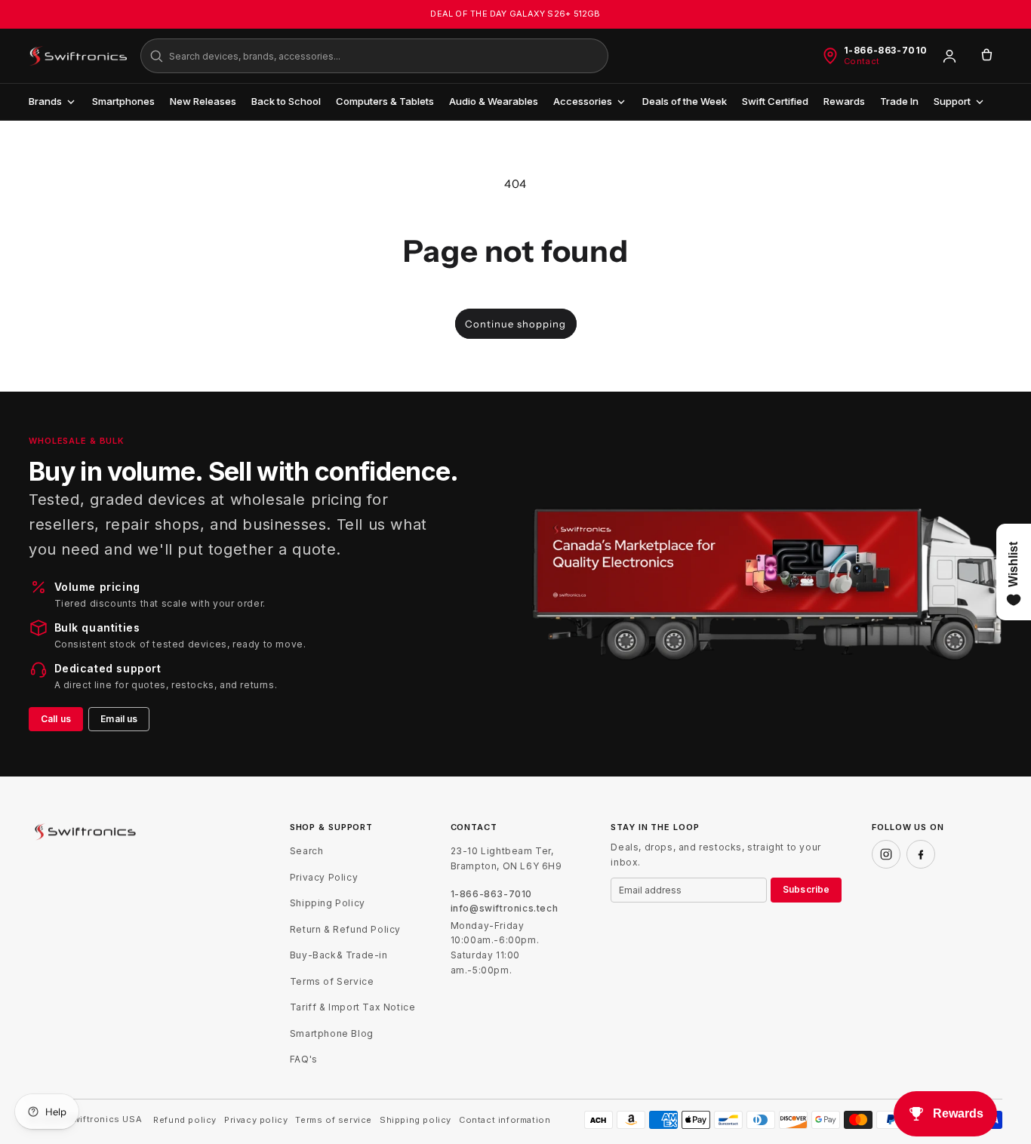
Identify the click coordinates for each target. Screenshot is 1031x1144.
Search (307, 850)
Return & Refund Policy (345, 929)
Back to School (286, 101)
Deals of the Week (684, 101)
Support (952, 101)
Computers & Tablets (385, 101)
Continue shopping (515, 324)
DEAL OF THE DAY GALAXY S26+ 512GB (515, 13)
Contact (862, 61)
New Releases (203, 101)
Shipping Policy (327, 903)
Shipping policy (415, 1120)
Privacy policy (256, 1120)
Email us (118, 718)
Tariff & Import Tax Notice (353, 1007)
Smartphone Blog (332, 1033)
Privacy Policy (324, 877)
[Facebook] (920, 854)
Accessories (582, 101)
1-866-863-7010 (886, 50)
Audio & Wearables (493, 101)
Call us (56, 718)
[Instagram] (886, 854)
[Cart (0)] (986, 56)
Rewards (844, 101)
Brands (45, 101)
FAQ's (304, 1059)
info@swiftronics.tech (505, 908)
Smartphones (123, 101)
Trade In (899, 101)
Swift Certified (775, 101)
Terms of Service (332, 981)
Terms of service (333, 1120)
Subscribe (806, 889)
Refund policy (185, 1120)
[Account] (949, 56)
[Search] (156, 55)
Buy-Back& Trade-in (339, 955)
